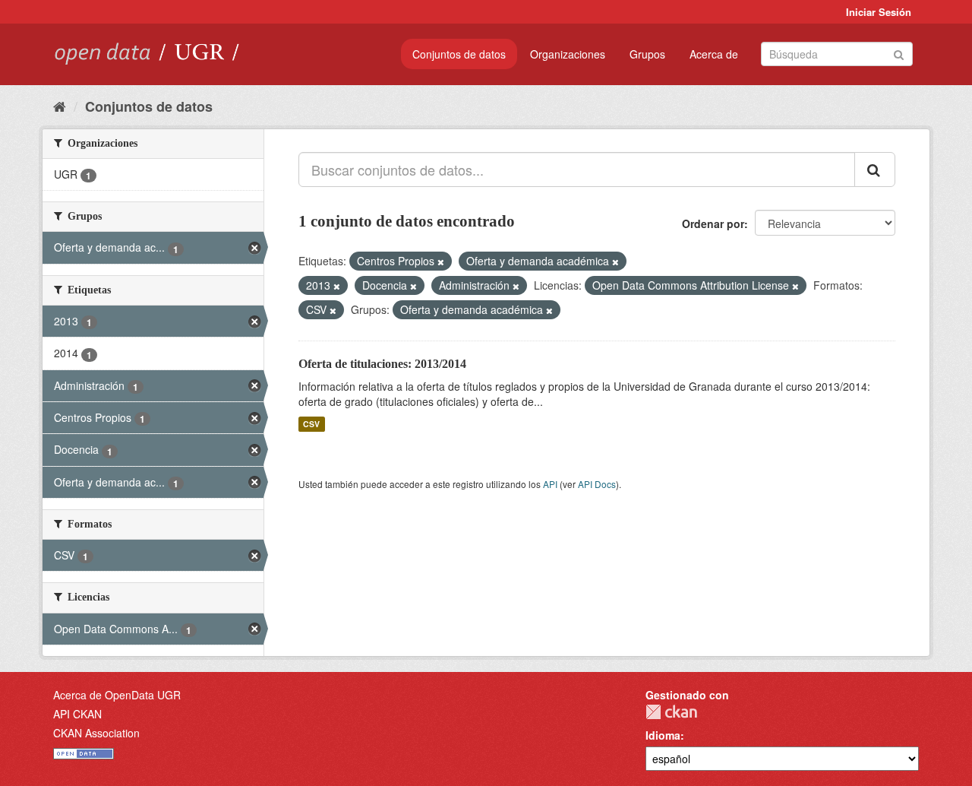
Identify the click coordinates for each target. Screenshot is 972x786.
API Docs (597, 483)
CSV (311, 423)
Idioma (662, 735)
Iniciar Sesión (878, 12)
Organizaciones (567, 54)
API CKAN (77, 713)
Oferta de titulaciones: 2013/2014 (382, 363)
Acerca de (714, 54)
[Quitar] (440, 261)
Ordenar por (713, 223)
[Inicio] (59, 106)
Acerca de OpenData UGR (117, 694)
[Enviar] (898, 52)
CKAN (671, 712)
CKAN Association (96, 732)
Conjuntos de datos (459, 54)
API (550, 483)
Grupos (647, 54)
